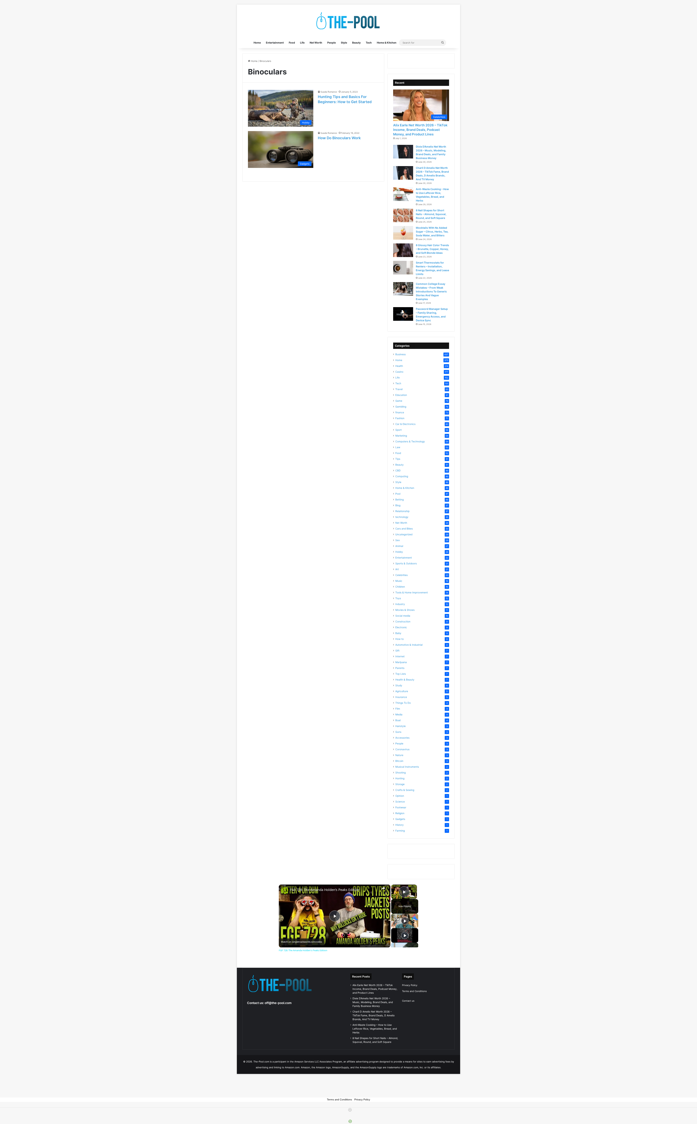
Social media (402, 615)
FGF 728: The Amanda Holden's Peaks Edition (324, 890)
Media (398, 714)
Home (257, 42)
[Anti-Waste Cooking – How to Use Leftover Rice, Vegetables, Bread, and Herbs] (403, 194)
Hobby (399, 551)
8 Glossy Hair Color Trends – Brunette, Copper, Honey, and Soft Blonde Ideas (432, 249)
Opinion (399, 795)
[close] (350, 1109)
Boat (398, 720)
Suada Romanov (329, 91)
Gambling (400, 406)
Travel (399, 389)
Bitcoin (399, 760)
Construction (402, 621)
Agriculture (401, 691)
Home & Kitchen (386, 42)
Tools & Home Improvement (411, 592)
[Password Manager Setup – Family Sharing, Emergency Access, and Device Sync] (403, 314)
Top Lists (400, 673)
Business (400, 354)
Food (292, 42)
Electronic (401, 627)
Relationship (402, 511)
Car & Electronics (405, 424)
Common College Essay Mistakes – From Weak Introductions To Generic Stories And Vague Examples (431, 291)
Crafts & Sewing (404, 790)
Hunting (399, 778)
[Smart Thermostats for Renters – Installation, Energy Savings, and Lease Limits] (403, 267)
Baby (398, 633)
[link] (284, 890)
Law (397, 447)
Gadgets (400, 819)
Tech (369, 42)
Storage (400, 784)
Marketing (401, 435)
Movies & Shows (405, 609)
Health (399, 366)
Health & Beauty (404, 679)
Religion (399, 813)
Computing (401, 476)
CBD (398, 470)
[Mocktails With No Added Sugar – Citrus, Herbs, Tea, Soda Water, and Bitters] (403, 233)
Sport (398, 429)
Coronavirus (402, 749)
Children (400, 586)
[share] (383, 888)
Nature (399, 755)
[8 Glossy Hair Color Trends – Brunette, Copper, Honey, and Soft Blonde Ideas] (403, 250)
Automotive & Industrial (409, 644)
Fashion (399, 418)
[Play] (404, 921)
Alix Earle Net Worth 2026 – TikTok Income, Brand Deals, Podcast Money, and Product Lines (420, 129)
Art (397, 569)
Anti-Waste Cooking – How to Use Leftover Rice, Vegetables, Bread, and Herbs (374, 1028)
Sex (397, 540)
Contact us (408, 1000)
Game (398, 400)
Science (400, 801)
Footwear (400, 807)
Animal (399, 546)
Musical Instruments (407, 766)
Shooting (400, 772)
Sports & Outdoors (406, 563)
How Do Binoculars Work (339, 138)
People (331, 42)
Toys (398, 598)
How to (399, 639)
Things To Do (403, 702)
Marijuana (401, 662)
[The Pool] (348, 21)
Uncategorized (403, 534)
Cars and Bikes (404, 528)
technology (401, 517)
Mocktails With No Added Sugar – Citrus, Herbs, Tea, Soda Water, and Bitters (432, 231)
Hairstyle (400, 726)
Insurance (401, 697)
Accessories (402, 737)
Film (397, 708)
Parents (399, 668)
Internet (400, 656)
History (399, 824)
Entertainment (275, 42)
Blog (397, 505)
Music (398, 580)
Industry (400, 604)
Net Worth (316, 42)
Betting (399, 499)
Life (302, 42)
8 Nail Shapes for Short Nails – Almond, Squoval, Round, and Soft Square (431, 214)
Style (344, 42)
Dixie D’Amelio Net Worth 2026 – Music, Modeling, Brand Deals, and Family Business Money (372, 1002)
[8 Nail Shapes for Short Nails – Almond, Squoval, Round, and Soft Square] (403, 215)
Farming (400, 830)
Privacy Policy (409, 985)
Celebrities (401, 575)
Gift (397, 650)
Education (401, 395)
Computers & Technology (410, 441)
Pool (397, 493)
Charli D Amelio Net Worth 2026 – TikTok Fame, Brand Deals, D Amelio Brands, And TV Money (373, 1015)
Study (398, 685)
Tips (397, 458)
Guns (398, 731)
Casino (399, 371)
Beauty (356, 42)
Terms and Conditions (414, 991)
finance (399, 412)
